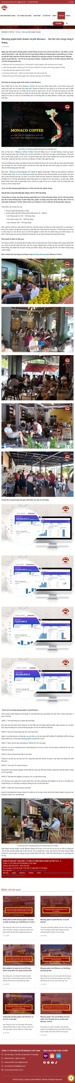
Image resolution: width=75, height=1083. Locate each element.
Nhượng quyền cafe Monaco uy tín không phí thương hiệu (55, 969)
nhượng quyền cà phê (29, 739)
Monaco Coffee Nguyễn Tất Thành (22, 172)
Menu (55, 15)
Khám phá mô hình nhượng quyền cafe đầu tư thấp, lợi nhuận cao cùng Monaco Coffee (19, 921)
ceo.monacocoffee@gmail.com (14, 1066)
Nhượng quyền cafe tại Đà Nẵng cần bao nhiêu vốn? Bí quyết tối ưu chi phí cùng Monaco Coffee (55, 1019)
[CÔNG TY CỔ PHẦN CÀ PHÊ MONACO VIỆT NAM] (4, 8)
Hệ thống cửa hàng (24, 15)
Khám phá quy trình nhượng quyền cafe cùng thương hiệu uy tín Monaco (27, 76)
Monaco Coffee (29, 86)
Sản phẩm (37, 15)
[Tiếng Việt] (69, 2)
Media (68, 15)
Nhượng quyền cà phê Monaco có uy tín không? (54, 921)
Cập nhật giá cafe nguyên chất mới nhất (16, 70)
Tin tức (61, 15)
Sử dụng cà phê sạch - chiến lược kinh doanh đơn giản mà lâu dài (25, 73)
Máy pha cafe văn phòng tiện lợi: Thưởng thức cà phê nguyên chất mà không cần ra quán (32, 64)
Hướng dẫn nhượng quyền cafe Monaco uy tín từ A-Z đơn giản (18, 1018)
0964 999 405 (33, 2)
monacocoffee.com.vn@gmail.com (14, 2)
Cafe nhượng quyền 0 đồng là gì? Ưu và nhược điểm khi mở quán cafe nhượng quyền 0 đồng (34, 67)
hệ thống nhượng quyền (41, 254)
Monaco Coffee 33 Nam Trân (26, 152)
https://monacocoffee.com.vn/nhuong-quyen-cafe (29, 870)
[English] (72, 2)
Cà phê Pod (46, 15)
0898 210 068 (20, 1058)
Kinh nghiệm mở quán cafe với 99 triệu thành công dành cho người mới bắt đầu (17, 969)
